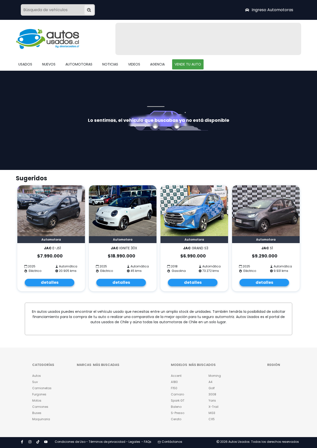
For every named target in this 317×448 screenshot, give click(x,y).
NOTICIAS (110, 64)
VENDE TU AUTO (188, 64)
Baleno (176, 407)
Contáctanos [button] (172, 442)
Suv (35, 382)
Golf (212, 388)
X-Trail (213, 407)
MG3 (212, 413)
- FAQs (146, 442)
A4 (210, 382)
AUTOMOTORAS (78, 64)
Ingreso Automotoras (272, 10)
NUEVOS (48, 64)
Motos (36, 400)
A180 (174, 382)
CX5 (212, 419)
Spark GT (178, 400)
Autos (36, 376)
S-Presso (177, 413)
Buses (36, 413)
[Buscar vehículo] (89, 10)
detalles (49, 282)
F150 (174, 388)
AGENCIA (157, 64)
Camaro (177, 394)
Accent (176, 376)
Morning (215, 376)
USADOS (25, 64)
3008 (212, 394)
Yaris (212, 400)
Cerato (176, 419)
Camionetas (42, 388)
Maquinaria (41, 419)
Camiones (40, 407)
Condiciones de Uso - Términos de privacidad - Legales (97, 442)
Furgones (39, 394)
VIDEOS (134, 64)
